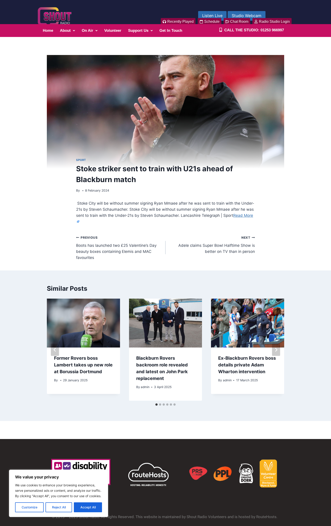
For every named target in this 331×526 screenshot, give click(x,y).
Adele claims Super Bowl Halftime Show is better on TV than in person (216, 245)
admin (145, 387)
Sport (81, 160)
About (65, 30)
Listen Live (212, 15)
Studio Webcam (246, 15)
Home (48, 30)
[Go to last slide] (55, 350)
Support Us (138, 30)
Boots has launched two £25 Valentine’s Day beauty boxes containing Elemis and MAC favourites (116, 248)
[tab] (156, 404)
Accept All (88, 507)
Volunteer (112, 30)
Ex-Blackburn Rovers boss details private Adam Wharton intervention (247, 364)
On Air (87, 30)
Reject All (59, 507)
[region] (58, 493)
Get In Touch (170, 30)
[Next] (276, 350)
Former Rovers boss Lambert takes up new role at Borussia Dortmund (83, 364)
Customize (29, 507)
